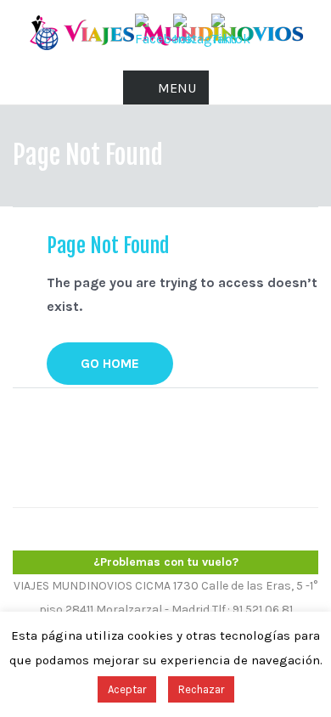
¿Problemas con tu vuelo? (165, 562)
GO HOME (110, 363)
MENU (177, 88)
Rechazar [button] (201, 689)
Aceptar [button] (127, 689)
